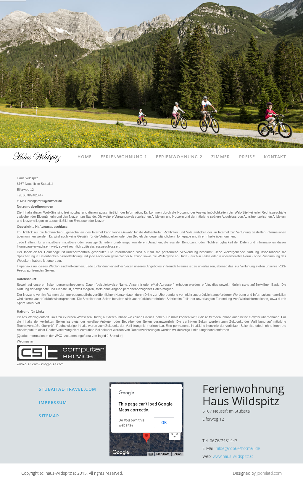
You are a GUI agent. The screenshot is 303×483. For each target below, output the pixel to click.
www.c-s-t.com (27, 364)
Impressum (53, 402)
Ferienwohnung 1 (124, 156)
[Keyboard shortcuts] (151, 454)
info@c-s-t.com (52, 364)
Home (85, 156)
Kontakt (275, 156)
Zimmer (220, 156)
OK (164, 422)
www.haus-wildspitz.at (233, 456)
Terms (177, 454)
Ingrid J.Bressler (110, 335)
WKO (58, 335)
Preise (247, 156)
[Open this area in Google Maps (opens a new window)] (120, 452)
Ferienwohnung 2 (179, 156)
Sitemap (49, 416)
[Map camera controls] (174, 434)
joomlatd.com (269, 473)
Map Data (163, 454)
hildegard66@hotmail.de (45, 201)
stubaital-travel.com (67, 389)
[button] (146, 437)
